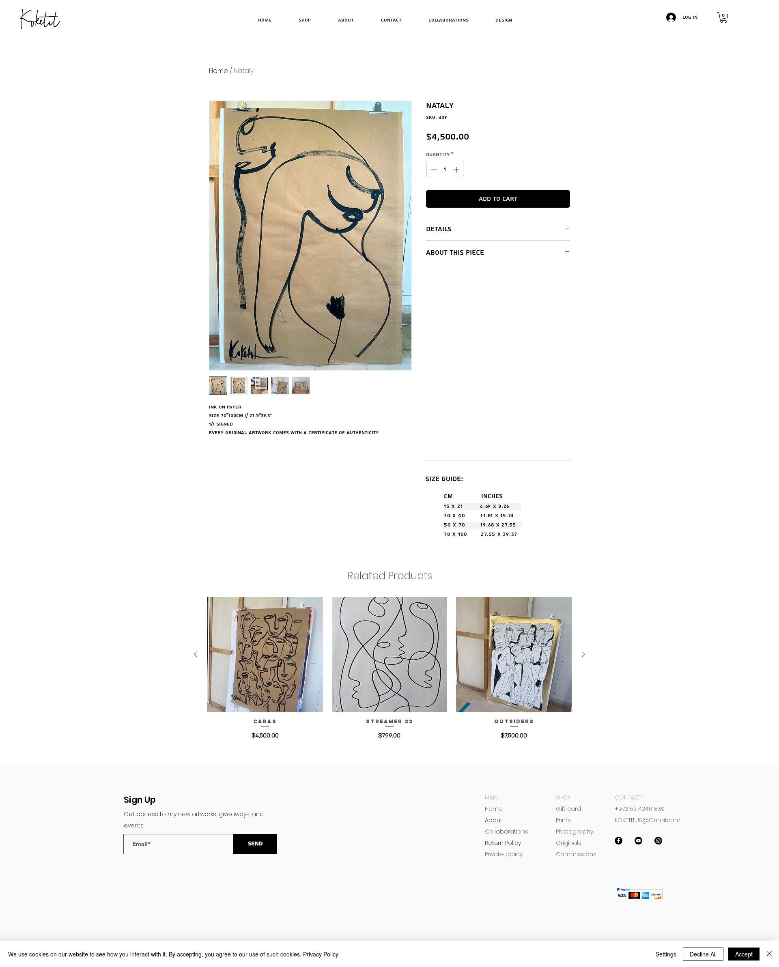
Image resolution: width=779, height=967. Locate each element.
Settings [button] (666, 954)
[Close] (769, 954)
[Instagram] (658, 841)
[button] (723, 17)
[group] (389, 669)
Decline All (703, 954)
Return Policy (503, 843)
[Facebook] (618, 841)
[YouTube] (638, 841)
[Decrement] (432, 169)
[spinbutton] (445, 169)
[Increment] (457, 169)
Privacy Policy (320, 954)
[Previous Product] (195, 654)
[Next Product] (583, 654)
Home (218, 70)
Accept (744, 954)
